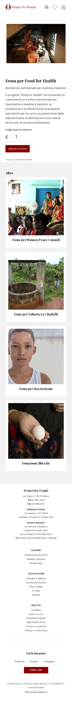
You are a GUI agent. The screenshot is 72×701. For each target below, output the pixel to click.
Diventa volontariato (36, 582)
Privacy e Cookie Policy (36, 630)
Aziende (36, 594)
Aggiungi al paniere (17, 148)
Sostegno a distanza (36, 578)
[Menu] (46, 7)
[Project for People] (24, 7)
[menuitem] (46, 7)
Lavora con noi (36, 614)
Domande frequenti (36, 618)
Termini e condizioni (36, 626)
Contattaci (36, 609)
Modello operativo (36, 559)
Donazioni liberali (23, 159)
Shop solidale (36, 586)
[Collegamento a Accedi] (64, 7)
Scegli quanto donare (18, 129)
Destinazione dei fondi (36, 555)
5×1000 (36, 590)
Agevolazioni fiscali (36, 622)
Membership (36, 563)
